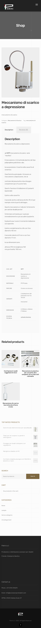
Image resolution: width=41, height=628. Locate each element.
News (3, 505)
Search (33, 476)
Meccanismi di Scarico (14, 120)
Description (9, 130)
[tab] (9, 130)
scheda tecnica (26, 317)
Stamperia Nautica (13, 556)
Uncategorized (6, 520)
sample (4, 510)
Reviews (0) (23, 130)
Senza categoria (7, 515)
